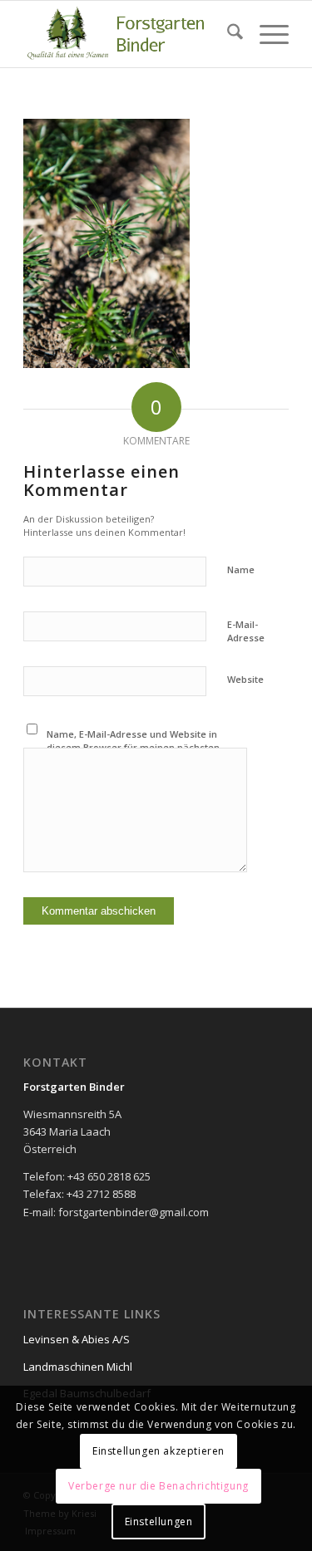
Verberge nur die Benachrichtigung (158, 1486)
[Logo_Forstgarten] (129, 34)
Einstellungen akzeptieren (158, 1451)
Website (245, 679)
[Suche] (226, 34)
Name (241, 569)
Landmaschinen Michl (77, 1366)
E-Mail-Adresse (246, 631)
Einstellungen (159, 1521)
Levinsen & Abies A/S (76, 1339)
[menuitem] (226, 34)
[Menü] (266, 34)
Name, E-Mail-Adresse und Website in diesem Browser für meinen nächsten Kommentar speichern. (133, 748)
